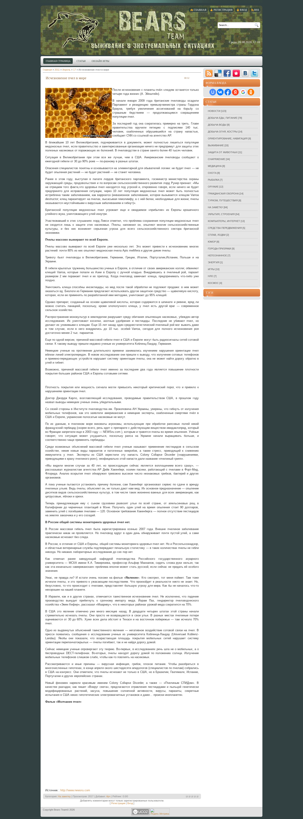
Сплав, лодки (217, 234)
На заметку (64, 796)
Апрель (66, 69)
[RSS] (208, 73)
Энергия (213, 262)
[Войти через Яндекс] (235, 92)
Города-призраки (219, 248)
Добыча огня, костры (223, 131)
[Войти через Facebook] (227, 92)
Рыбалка (213, 179)
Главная (47, 69)
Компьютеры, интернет (224, 221)
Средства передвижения (225, 228)
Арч (108, 796)
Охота (212, 173)
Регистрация (118, 803)
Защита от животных (223, 152)
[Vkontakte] (245, 73)
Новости (214, 111)
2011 (57, 69)
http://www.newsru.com (75, 790)
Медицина (215, 166)
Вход (130, 803)
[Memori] (236, 73)
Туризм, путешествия (223, 200)
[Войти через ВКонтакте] (220, 92)
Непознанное (217, 255)
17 (74, 69)
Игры (211, 269)
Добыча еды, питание (222, 118)
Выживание (216, 145)
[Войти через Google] (243, 92)
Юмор (212, 241)
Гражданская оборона (223, 193)
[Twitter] (254, 73)
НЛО (210, 276)
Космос (213, 283)
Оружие (213, 186)
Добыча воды (217, 124)
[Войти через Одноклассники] (251, 92)
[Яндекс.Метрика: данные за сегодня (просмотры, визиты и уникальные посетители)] (160, 811)
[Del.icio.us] (218, 73)
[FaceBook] (227, 73)
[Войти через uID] (212, 92)
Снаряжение (216, 159)
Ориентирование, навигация (228, 138)
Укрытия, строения (221, 214)
